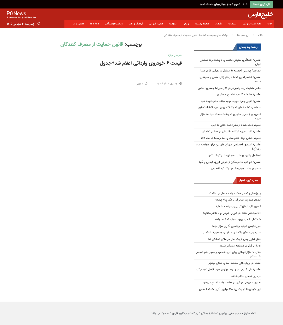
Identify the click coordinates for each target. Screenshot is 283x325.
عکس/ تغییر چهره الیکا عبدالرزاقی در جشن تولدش (231, 131)
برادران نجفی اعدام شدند (246, 276)
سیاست (232, 24)
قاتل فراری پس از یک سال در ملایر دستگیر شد (234, 239)
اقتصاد (218, 24)
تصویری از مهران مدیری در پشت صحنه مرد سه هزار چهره (230, 116)
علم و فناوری (156, 24)
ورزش (186, 24)
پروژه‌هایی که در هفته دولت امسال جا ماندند (235, 193)
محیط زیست (202, 24)
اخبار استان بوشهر (252, 24)
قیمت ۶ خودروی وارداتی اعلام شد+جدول (141, 63)
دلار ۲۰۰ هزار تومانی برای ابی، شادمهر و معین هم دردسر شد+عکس (228, 254)
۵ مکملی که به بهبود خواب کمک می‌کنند (237, 219)
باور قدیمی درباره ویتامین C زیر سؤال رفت (236, 226)
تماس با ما (78, 24)
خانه (269, 24)
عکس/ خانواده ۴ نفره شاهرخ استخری (239, 94)
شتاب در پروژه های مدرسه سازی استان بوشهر (235, 263)
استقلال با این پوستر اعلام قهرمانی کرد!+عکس (234, 155)
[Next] (247, 4)
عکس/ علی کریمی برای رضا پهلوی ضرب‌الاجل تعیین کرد (228, 269)
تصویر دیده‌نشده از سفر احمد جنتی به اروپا (236, 125)
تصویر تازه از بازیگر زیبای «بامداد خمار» (220, 4)
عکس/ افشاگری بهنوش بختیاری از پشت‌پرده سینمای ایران (230, 62)
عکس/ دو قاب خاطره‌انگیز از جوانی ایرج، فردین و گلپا (230, 162)
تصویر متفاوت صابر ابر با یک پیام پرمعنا (238, 199)
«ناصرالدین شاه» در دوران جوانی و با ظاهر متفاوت (231, 213)
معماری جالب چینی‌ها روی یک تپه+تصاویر (236, 168)
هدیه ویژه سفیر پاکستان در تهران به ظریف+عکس (232, 232)
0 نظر (140, 83)
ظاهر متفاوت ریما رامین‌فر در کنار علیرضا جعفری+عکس (229, 88)
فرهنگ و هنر (136, 24)
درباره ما (94, 24)
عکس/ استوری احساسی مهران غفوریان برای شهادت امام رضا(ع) (228, 146)
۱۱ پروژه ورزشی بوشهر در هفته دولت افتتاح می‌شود (231, 282)
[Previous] (243, 4)
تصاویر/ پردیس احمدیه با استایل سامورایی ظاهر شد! (231, 70)
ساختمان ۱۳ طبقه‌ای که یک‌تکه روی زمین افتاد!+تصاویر (229, 107)
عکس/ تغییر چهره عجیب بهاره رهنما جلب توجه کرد (231, 101)
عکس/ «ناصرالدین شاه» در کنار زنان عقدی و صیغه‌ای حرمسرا (230, 79)
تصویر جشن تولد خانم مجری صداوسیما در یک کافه (231, 138)
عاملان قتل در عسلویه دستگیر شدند (240, 245)
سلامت (173, 24)
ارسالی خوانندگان (114, 24)
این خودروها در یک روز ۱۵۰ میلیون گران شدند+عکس (230, 289)
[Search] (39, 24)
